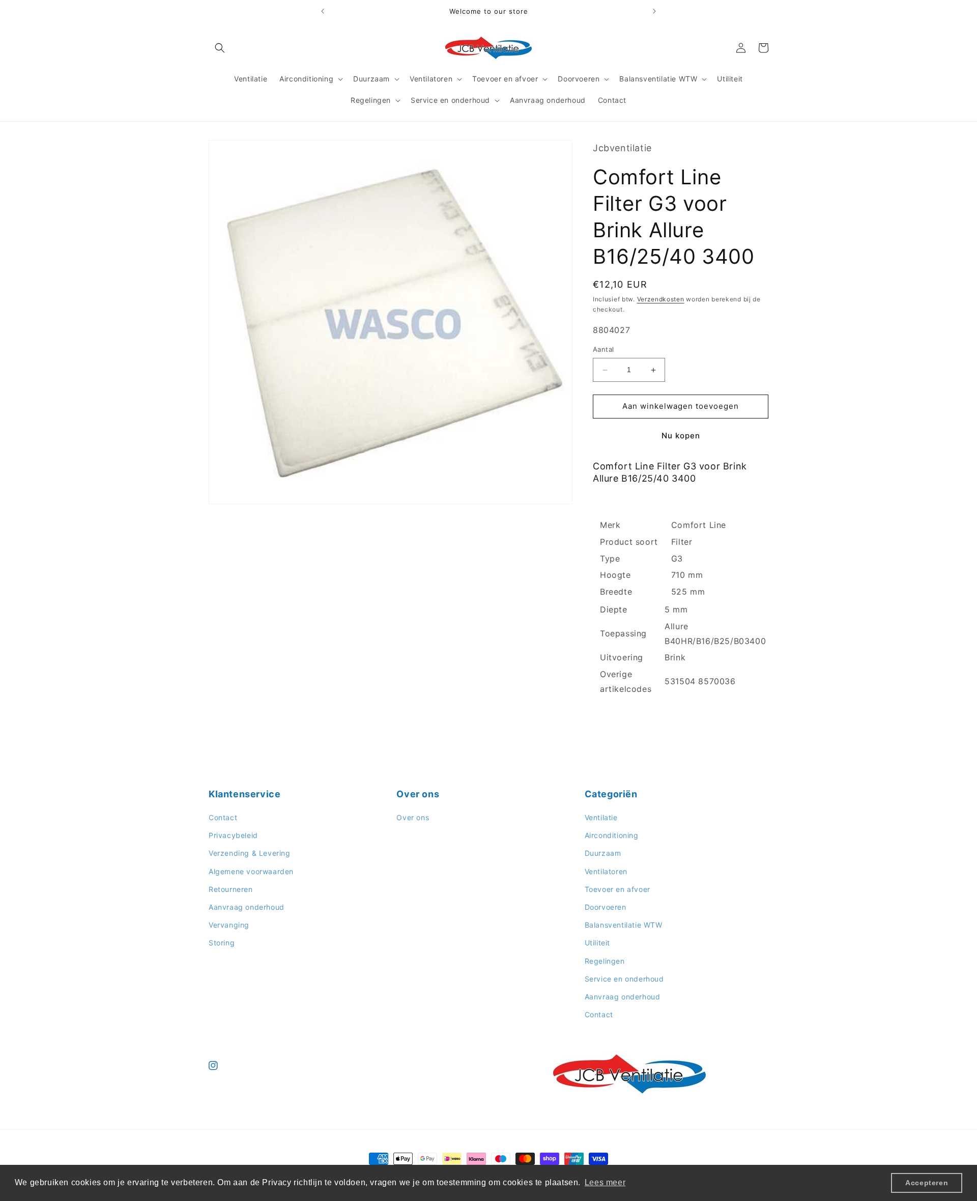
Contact (223, 817)
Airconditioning (612, 835)
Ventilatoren (606, 871)
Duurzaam (603, 853)
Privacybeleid (233, 835)
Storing (222, 943)
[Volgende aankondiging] (654, 11)
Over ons (412, 817)
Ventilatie (601, 817)
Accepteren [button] (926, 1183)
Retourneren (231, 889)
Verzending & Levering (250, 853)
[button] (220, 48)
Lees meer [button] (605, 1182)
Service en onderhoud (624, 978)
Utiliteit (597, 943)
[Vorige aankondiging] (322, 11)
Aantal (603, 350)
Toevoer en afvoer (617, 889)
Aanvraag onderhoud (246, 907)
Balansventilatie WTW (624, 924)
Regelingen (605, 961)
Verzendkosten (660, 299)
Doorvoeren (605, 907)
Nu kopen (681, 435)
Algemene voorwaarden (251, 871)
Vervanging (229, 924)
